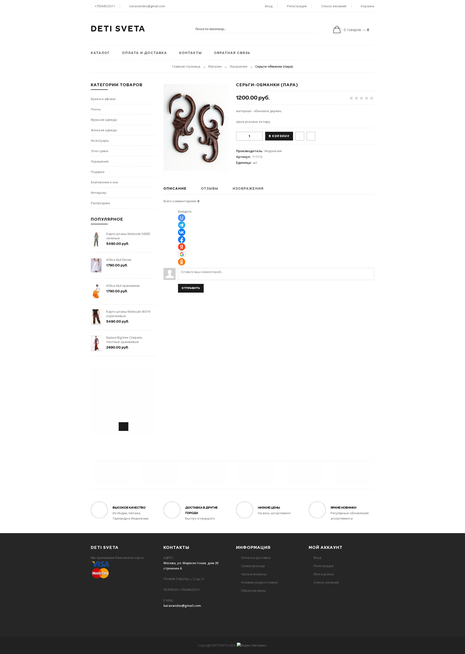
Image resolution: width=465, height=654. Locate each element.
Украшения (238, 66)
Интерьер (98, 192)
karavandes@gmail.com (147, 6)
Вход (268, 6)
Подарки (97, 172)
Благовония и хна (104, 182)
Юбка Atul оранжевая (123, 285)
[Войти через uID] (181, 217)
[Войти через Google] (182, 254)
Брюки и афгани (103, 99)
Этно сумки (99, 151)
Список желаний (333, 6)
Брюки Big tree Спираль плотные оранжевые (124, 339)
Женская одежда (104, 130)
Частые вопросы (254, 574)
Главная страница (186, 66)
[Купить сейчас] (311, 136)
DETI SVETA (118, 28)
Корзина (367, 6)
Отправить (191, 288)
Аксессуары (100, 140)
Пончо (96, 109)
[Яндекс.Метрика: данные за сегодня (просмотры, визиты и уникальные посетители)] (251, 645)
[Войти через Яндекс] (181, 246)
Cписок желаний (326, 582)
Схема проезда (253, 566)
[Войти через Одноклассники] (181, 261)
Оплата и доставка (256, 557)
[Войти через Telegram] (181, 225)
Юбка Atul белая (118, 259)
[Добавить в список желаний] (299, 136)
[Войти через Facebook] (181, 239)
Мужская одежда (104, 119)
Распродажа (100, 203)
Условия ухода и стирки (259, 582)
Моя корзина (324, 574)
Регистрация (297, 6)
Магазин (215, 66)
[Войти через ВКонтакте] (181, 232)
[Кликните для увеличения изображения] (196, 127)
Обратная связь (253, 590)
